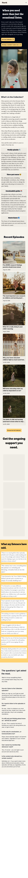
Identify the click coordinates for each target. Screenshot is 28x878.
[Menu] (26, 2)
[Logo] (4, 2)
